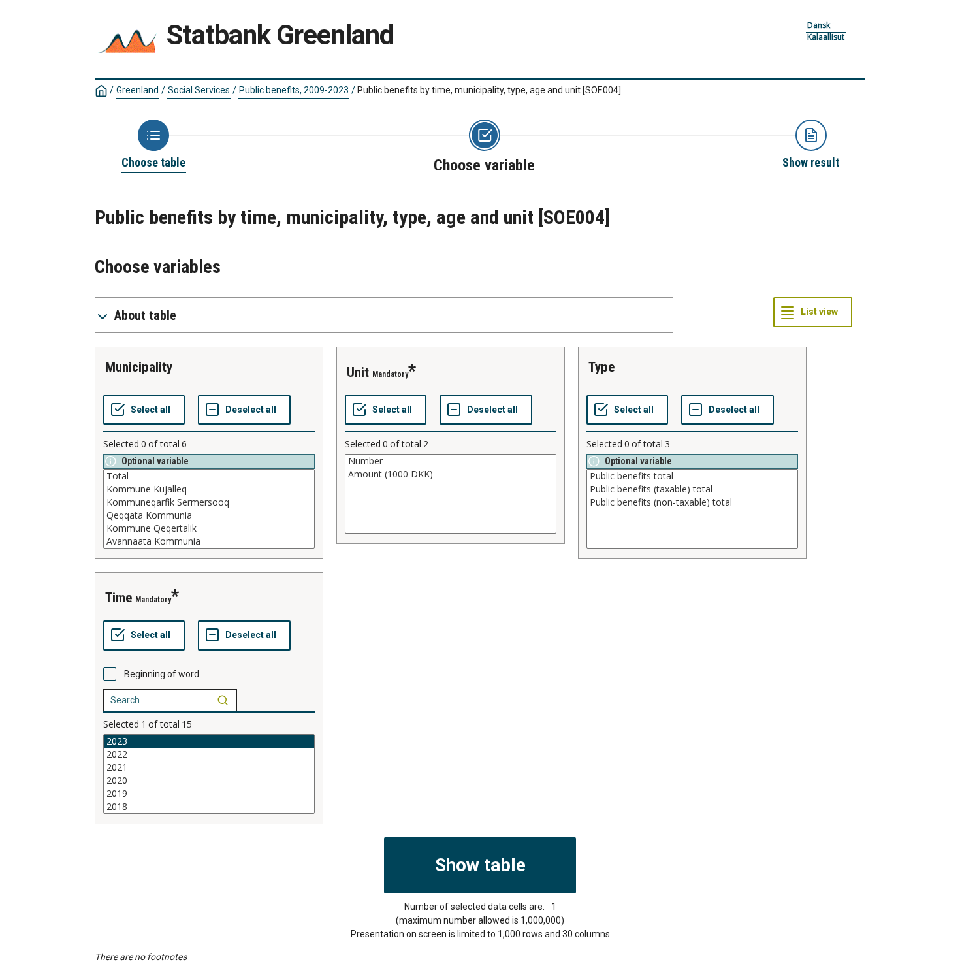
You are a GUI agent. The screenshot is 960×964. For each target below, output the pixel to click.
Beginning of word (161, 674)
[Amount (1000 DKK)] (450, 474)
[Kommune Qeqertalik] (209, 528)
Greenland (137, 90)
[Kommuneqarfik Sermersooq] (209, 502)
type (601, 367)
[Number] (450, 461)
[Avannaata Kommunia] (209, 541)
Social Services (199, 90)
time (118, 597)
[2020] (209, 780)
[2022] (209, 754)
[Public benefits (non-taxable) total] (692, 502)
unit (358, 372)
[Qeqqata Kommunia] (209, 515)
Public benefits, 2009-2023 (294, 90)
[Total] (209, 476)
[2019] (209, 793)
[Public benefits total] (692, 476)
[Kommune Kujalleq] (209, 489)
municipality (138, 367)
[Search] (222, 700)
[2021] (209, 767)
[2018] (209, 806)
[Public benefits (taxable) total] (692, 489)
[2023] (209, 741)
